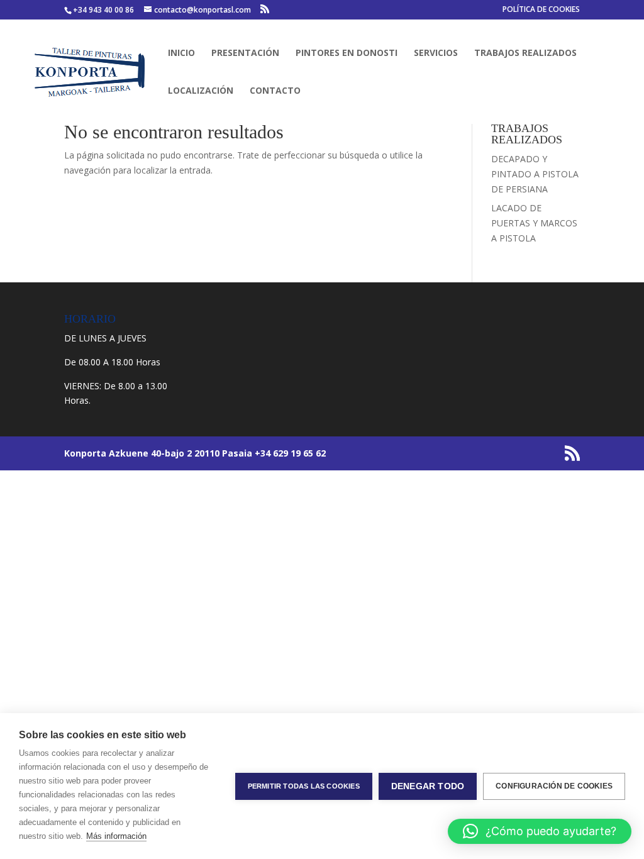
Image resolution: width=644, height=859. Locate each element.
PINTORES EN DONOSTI (346, 53)
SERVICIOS (436, 53)
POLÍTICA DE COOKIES (541, 10)
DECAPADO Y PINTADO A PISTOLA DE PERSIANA (535, 174)
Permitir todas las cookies (304, 786)
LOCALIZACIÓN (200, 91)
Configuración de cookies (554, 786)
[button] (539, 831)
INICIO (181, 53)
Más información (116, 836)
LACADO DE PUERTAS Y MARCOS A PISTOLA (534, 223)
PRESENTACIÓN (245, 53)
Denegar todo (427, 786)
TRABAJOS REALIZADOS (525, 53)
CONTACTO (275, 91)
